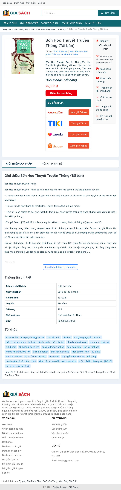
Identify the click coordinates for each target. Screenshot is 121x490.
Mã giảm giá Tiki (10, 459)
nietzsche (54, 356)
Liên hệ (41, 3)
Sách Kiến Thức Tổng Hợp (43, 29)
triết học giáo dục (60, 351)
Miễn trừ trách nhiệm (12, 437)
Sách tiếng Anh (50, 23)
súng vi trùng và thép (53, 347)
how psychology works (32, 337)
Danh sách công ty (12, 450)
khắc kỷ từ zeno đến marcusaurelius (57, 361)
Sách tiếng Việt (28, 23)
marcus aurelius (14, 356)
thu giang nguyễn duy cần (87, 337)
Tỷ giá (22, 481)
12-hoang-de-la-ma (29, 347)
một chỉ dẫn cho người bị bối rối (95, 361)
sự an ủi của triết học (35, 356)
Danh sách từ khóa (12, 455)
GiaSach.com (59, 487)
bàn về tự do (53, 337)
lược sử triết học (80, 351)
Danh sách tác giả (11, 446)
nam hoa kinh (74, 347)
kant (34, 361)
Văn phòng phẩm (72, 23)
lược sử (105, 342)
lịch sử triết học (91, 347)
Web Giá (63, 481)
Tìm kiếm (109, 12)
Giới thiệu (31, 3)
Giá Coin (73, 481)
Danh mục (19, 3)
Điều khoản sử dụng (12, 433)
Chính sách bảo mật (12, 428)
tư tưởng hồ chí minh (39, 342)
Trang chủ (7, 3)
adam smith (12, 337)
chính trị (67, 337)
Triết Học (62, 29)
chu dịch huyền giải (77, 342)
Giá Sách (73, 487)
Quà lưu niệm (93, 23)
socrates (94, 342)
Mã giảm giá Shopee (12, 468)
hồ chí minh (58, 342)
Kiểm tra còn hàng (61, 93)
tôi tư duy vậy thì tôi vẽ (17, 366)
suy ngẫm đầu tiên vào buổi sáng (79, 356)
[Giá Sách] (18, 394)
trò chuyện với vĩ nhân (17, 361)
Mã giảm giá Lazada (12, 464)
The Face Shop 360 (37, 481)
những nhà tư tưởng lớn (18, 351)
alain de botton (40, 351)
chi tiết (52, 163)
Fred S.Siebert (61, 51)
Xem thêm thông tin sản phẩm (60, 267)
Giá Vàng (53, 481)
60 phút (96, 351)
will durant (11, 347)
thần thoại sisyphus (16, 342)
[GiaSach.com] (16, 13)
